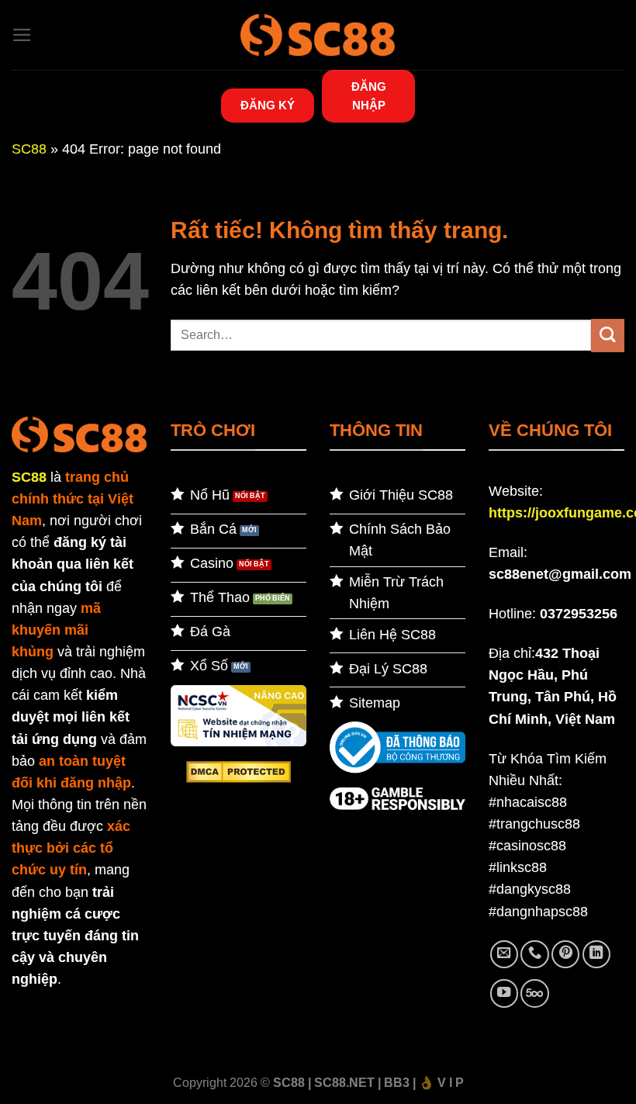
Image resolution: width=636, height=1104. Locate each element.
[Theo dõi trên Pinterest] (565, 954)
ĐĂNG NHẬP (368, 96)
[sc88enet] (318, 34)
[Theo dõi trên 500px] (534, 993)
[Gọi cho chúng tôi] (534, 954)
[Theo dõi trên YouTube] (504, 993)
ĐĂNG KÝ (267, 105)
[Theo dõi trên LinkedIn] (596, 954)
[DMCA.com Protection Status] (238, 771)
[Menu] (22, 35)
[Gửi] (607, 335)
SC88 (29, 149)
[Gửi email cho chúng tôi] (504, 954)
